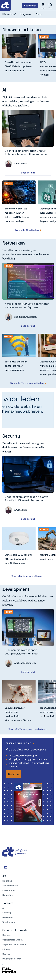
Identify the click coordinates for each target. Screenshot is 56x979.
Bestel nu (13, 774)
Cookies (6, 954)
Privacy (6, 949)
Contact (6, 935)
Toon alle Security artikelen (26, 576)
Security (6, 912)
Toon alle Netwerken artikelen (27, 383)
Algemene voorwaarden (14, 944)
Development (9, 922)
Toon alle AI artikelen (27, 230)
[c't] (5, 5)
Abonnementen (10, 885)
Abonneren (30, 5)
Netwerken (7, 917)
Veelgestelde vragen (12, 939)
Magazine (7, 880)
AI (3, 907)
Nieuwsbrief (8, 895)
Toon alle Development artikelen (27, 729)
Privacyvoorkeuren (11, 958)
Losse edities (8, 890)
